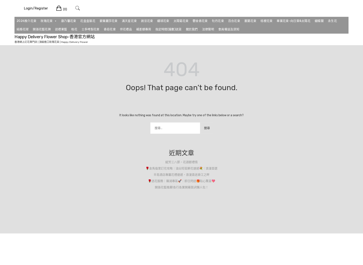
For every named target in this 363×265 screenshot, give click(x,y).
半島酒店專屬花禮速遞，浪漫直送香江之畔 (181, 175)
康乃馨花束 (68, 21)
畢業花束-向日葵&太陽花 (293, 21)
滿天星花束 (129, 21)
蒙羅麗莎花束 (109, 21)
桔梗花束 (266, 21)
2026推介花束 (26, 21)
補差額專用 (143, 29)
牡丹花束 (218, 21)
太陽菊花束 (181, 21)
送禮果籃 (61, 29)
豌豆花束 (147, 21)
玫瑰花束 (47, 21)
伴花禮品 (126, 29)
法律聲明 (208, 29)
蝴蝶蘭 (319, 21)
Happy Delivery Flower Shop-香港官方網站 (54, 36)
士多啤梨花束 (91, 29)
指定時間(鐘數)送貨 (168, 29)
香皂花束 (110, 29)
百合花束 (234, 21)
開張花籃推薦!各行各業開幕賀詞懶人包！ (181, 187)
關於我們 (192, 29)
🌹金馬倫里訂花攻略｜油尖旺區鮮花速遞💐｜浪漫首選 (181, 168)
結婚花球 (23, 29)
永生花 (332, 21)
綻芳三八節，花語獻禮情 (181, 162)
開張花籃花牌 (42, 29)
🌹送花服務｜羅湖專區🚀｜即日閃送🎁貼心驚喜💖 (181, 181)
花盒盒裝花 (87, 21)
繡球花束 (163, 21)
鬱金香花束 (200, 21)
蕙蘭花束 (250, 21)
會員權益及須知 (228, 29)
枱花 (74, 29)
